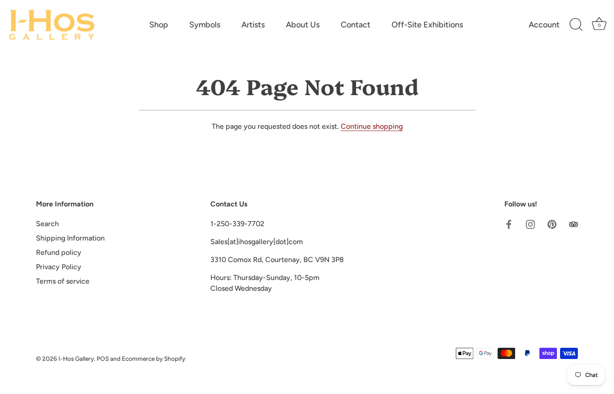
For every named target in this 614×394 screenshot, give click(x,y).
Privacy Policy (58, 267)
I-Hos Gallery (76, 358)
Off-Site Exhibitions (427, 25)
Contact (355, 25)
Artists (253, 25)
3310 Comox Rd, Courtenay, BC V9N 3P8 (277, 259)
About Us (303, 25)
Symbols (204, 25)
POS (103, 358)
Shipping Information (70, 238)
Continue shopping (372, 126)
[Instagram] (530, 223)
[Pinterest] (551, 223)
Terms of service (62, 281)
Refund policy (58, 252)
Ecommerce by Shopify (153, 358)
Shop (158, 25)
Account (544, 25)
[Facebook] (508, 223)
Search (47, 223)
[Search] (576, 25)
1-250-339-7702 (237, 223)
